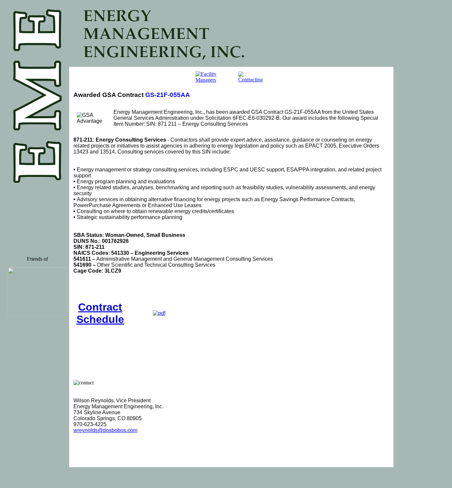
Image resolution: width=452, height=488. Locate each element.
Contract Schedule (100, 313)
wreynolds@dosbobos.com (105, 430)
